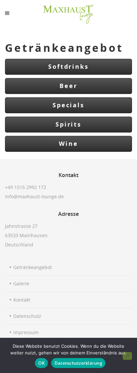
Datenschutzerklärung (78, 363)
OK (41, 363)
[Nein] (127, 356)
